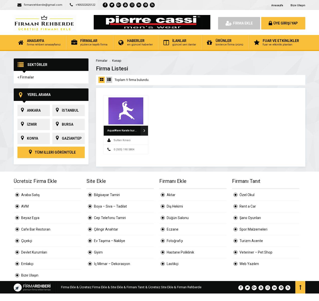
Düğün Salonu (178, 218)
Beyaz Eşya (30, 218)
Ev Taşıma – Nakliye (109, 241)
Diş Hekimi (175, 206)
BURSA (67, 124)
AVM (25, 206)
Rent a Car (247, 206)
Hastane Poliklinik (180, 252)
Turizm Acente (251, 241)
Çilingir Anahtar (106, 229)
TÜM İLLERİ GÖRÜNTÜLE (55, 152)
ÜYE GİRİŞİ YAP (285, 23)
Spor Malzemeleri (253, 229)
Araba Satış (30, 195)
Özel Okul (246, 195)
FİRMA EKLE (243, 23)
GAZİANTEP (72, 138)
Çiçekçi (26, 241)
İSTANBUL (70, 110)
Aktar (171, 195)
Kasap (116, 60)
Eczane (172, 229)
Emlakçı (27, 264)
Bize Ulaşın (298, 5)
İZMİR (32, 124)
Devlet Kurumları (34, 252)
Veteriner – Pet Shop (255, 252)
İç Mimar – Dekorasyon (112, 264)
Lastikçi (172, 264)
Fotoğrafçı (175, 241)
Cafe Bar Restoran (35, 229)
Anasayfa (277, 5)
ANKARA (34, 110)
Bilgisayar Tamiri (107, 195)
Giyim (98, 252)
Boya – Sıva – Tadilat (110, 206)
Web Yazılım (249, 264)
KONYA (32, 138)
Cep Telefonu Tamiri (110, 218)
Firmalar (26, 77)
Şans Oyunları (250, 218)
